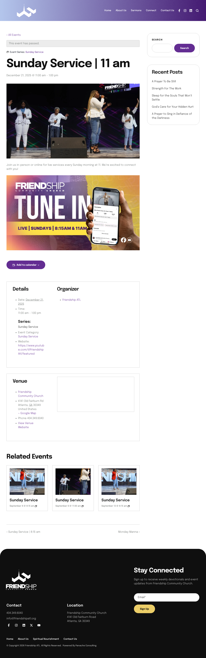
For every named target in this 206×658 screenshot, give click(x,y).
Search (157, 40)
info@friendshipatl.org (21, 618)
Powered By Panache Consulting (79, 646)
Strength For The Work (166, 88)
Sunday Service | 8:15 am (23, 532)
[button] (197, 10)
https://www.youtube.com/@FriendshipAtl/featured (31, 349)
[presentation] (27, 481)
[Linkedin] (191, 10)
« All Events (13, 35)
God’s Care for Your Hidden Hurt (173, 107)
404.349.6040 (14, 613)
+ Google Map (27, 413)
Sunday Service (28, 327)
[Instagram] (185, 10)
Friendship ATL (71, 300)
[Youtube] (38, 625)
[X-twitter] (31, 625)
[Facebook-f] (179, 10)
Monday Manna (129, 532)
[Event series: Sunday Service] (36, 506)
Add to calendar (26, 265)
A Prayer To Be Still (164, 81)
